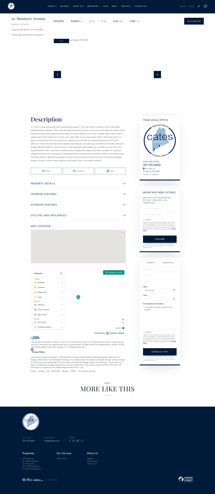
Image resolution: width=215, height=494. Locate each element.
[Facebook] (70, 440)
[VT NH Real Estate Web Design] (185, 480)
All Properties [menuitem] (28, 458)
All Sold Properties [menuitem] (30, 461)
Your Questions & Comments (153, 304)
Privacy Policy (38, 352)
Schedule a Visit (168, 263)
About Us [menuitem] (77, 6)
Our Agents (154, 174)
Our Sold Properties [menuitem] (30, 466)
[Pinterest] (77, 440)
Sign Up (182, 6)
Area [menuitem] (114, 6)
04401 (73, 371)
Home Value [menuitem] (62, 458)
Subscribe (160, 239)
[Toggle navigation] (205, 6)
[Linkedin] (73, 440)
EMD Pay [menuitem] (126, 6)
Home (33, 371)
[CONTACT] (194, 21)
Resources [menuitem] (92, 6)
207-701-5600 (152, 165)
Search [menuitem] (51, 6)
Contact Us (146, 174)
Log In (191, 6)
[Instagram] (82, 440)
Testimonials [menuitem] (92, 461)
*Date (145, 287)
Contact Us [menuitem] (140, 6)
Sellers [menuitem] (64, 6)
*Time (145, 295)
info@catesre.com (51, 440)
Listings (41, 371)
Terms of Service (149, 360)
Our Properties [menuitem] (28, 463)
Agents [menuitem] (90, 458)
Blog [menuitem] (105, 6)
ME (48, 371)
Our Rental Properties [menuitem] (31, 468)
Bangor (66, 371)
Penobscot (56, 371)
